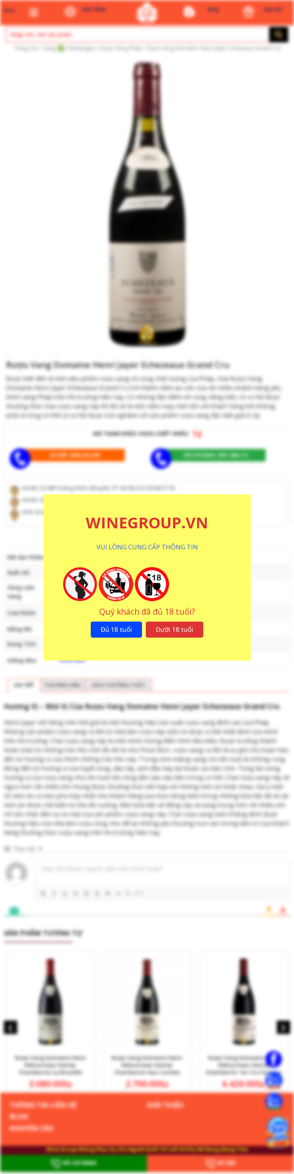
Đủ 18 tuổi (116, 629)
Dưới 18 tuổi (174, 629)
